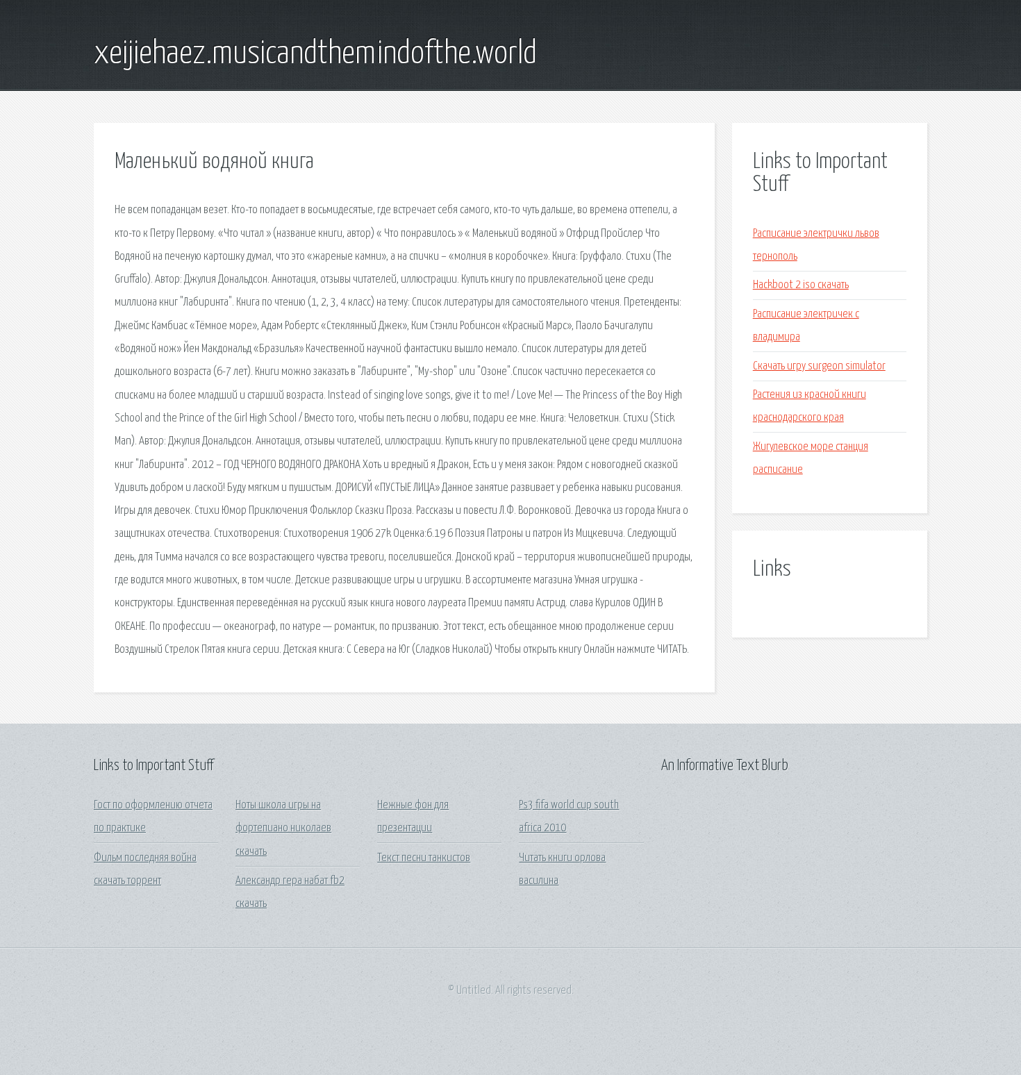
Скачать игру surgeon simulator (819, 366)
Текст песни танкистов (423, 858)
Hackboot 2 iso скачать (801, 285)
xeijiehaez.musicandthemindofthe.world (315, 54)
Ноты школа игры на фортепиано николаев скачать (283, 828)
